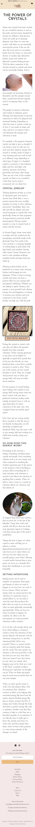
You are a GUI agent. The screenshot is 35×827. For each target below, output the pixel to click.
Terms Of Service (17, 782)
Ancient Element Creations (17, 821)
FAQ (17, 772)
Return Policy (17, 777)
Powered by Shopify (21, 824)
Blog (17, 795)
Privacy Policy (17, 779)
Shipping (17, 774)
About (17, 793)
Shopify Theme (27, 821)
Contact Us (17, 790)
